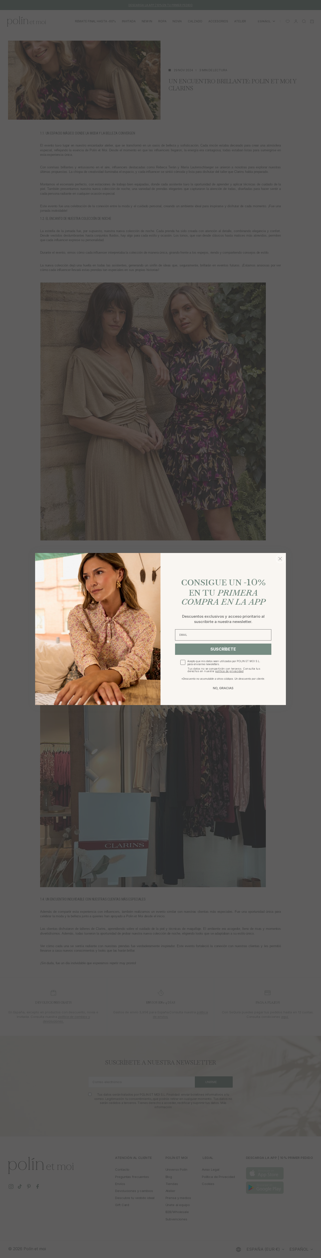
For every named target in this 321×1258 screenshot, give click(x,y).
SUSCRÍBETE (223, 649)
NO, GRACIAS (223, 688)
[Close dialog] (280, 559)
